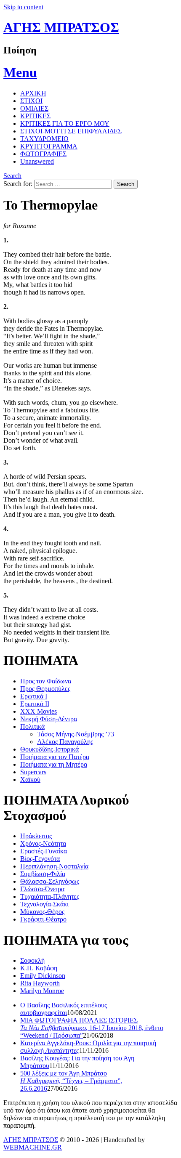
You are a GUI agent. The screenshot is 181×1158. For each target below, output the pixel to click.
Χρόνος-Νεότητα (43, 843)
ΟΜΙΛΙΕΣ (34, 108)
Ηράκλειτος (36, 835)
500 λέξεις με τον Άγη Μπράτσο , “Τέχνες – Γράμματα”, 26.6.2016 (71, 1081)
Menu (20, 72)
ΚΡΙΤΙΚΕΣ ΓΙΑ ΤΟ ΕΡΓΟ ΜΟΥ (64, 123)
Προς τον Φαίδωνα (45, 681)
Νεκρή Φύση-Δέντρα (48, 718)
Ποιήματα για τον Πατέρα (54, 756)
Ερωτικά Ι (33, 696)
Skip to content (23, 7)
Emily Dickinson (42, 975)
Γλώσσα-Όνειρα (42, 888)
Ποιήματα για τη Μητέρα (53, 764)
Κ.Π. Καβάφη (38, 968)
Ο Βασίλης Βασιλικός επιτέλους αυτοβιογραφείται (63, 1008)
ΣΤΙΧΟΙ (31, 100)
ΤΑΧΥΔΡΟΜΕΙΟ (44, 138)
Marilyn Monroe (42, 990)
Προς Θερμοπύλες (45, 688)
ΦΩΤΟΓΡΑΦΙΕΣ (43, 153)
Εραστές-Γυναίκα (43, 851)
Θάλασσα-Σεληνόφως (49, 881)
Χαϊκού (30, 779)
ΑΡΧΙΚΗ (33, 93)
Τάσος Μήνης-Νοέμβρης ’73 (75, 734)
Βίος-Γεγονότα (40, 858)
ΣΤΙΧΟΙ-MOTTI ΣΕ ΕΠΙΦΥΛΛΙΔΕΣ (71, 131)
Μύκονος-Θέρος (42, 911)
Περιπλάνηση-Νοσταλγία (54, 866)
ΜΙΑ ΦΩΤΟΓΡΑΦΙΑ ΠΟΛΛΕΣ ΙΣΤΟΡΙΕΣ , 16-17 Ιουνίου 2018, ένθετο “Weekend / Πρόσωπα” (91, 1028)
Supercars (33, 772)
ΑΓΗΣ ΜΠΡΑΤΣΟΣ (61, 27)
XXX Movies (38, 711)
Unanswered (37, 161)
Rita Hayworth (40, 983)
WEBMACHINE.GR (32, 1147)
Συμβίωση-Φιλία (42, 873)
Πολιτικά (32, 726)
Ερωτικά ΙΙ (34, 703)
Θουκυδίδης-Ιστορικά (49, 749)
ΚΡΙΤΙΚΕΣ (35, 116)
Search (12, 175)
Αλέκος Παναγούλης (65, 741)
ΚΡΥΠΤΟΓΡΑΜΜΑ (48, 146)
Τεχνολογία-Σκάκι (44, 904)
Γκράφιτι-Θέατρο (43, 919)
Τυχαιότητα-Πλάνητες (49, 896)
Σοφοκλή (32, 960)
